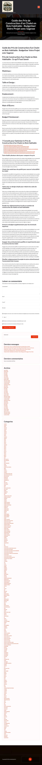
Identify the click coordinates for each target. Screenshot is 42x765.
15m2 (5, 434)
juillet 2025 (6, 387)
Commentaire (5, 286)
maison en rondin (7, 640)
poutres (5, 684)
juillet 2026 (6, 371)
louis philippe (6, 625)
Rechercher (6, 334)
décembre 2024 (7, 396)
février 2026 (6, 378)
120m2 (5, 429)
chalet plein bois (7, 532)
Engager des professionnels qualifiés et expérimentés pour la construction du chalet (19, 151)
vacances (5, 724)
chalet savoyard (7, 534)
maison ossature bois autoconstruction (11, 643)
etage (5, 571)
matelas (5, 650)
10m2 (5, 426)
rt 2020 (5, 690)
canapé (5, 501)
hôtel (5, 604)
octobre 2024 (6, 399)
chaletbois (6, 536)
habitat (5, 596)
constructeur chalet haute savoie (10, 548)
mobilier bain (6, 659)
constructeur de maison (8, 551)
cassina (5, 511)
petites (5, 673)
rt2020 (5, 693)
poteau (5, 680)
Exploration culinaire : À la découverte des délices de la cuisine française (17, 349)
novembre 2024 (7, 397)
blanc (5, 485)
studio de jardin (7, 711)
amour (5, 469)
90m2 (5, 456)
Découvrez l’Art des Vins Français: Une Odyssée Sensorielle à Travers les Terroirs (19, 347)
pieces (5, 676)
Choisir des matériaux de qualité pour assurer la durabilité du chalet (16, 146)
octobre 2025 (6, 383)
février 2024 (6, 409)
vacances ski (6, 725)
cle (4, 544)
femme (5, 585)
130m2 (5, 431)
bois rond (5, 489)
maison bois (6, 634)
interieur (5, 609)
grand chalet (6, 593)
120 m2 (5, 427)
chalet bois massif (7, 521)
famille (5, 575)
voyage (5, 731)
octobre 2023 (6, 414)
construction (6, 554)
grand (5, 592)
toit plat (5, 719)
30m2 (5, 446)
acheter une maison (7, 467)
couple (5, 559)
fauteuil (5, 576)
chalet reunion (6, 533)
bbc (4, 481)
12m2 (5, 430)
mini (5, 657)
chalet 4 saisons (7, 519)
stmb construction (7, 706)
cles (4, 545)
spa (4, 703)
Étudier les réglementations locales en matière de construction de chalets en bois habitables (21, 149)
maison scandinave (7, 644)
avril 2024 (6, 406)
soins (5, 702)
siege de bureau (7, 699)
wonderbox (6, 737)
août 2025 (6, 385)
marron (5, 647)
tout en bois (6, 720)
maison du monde (7, 638)
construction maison (8, 555)
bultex (5, 490)
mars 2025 (6, 392)
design (5, 566)
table (5, 714)
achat (5, 464)
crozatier (5, 561)
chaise (5, 512)
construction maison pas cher (9, 557)
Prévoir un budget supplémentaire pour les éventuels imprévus (15, 150)
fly (4, 587)
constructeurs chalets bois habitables (11, 553)
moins (5, 660)
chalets (5, 537)
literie (5, 618)
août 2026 (6, 370)
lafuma (5, 614)
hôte (5, 602)
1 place (5, 423)
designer (5, 568)
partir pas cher (6, 668)
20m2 (5, 442)
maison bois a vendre (8, 635)
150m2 (5, 433)
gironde (5, 591)
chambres (6, 540)
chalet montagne (7, 531)
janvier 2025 (6, 395)
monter (5, 664)
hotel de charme (7, 606)
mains (5, 630)
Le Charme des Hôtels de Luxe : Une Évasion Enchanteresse (15, 350)
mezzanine (6, 655)
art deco (5, 470)
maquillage (6, 646)
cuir (4, 562)
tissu (5, 718)
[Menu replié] (39, 7)
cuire (5, 563)
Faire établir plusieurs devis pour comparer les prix (13, 145)
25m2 (5, 443)
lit (4, 617)
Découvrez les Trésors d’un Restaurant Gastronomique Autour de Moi (17, 346)
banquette (6, 478)
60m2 (5, 452)
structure (5, 708)
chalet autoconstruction (8, 520)
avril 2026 (6, 375)
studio (5, 710)
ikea (5, 608)
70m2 (5, 453)
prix (4, 685)
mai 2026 (5, 374)
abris (5, 461)
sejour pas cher (7, 698)
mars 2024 (6, 408)
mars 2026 (6, 376)
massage (5, 648)
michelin (5, 656)
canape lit (6, 507)
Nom (3, 296)
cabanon (5, 498)
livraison (5, 619)
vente (5, 728)
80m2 (5, 455)
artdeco (5, 472)
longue (5, 622)
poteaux (5, 681)
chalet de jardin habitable (8, 523)
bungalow (6, 491)
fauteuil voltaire (7, 584)
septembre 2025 (7, 384)
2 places (5, 436)
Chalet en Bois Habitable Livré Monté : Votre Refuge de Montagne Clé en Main (18, 351)
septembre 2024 (7, 400)
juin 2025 (5, 388)
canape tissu (6, 510)
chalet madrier (6, 529)
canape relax (6, 508)
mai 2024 (5, 405)
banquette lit (6, 480)
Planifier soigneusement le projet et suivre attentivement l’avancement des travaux (19, 153)
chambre (5, 538)
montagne (6, 661)
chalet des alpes (7, 524)
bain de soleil (6, 476)
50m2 (5, 450)
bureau (5, 493)
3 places (5, 444)
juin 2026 (5, 372)
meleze (5, 651)
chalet (5, 517)
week (5, 733)
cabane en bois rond (7, 495)
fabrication (6, 574)
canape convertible (7, 504)
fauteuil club (6, 579)
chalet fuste (6, 528)
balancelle (6, 477)
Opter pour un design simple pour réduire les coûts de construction (16, 147)
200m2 (5, 438)
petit (5, 669)
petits (5, 674)
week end (5, 735)
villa (4, 729)
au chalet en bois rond (8, 473)
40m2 (5, 448)
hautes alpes (6, 600)
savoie (5, 697)
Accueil (19, 31)
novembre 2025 (7, 382)
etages (5, 572)
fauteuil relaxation (7, 583)
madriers (5, 627)
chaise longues (6, 515)
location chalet (6, 621)
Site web (3, 307)
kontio (5, 613)
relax (5, 686)
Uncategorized (7, 723)
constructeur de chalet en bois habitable (11, 550)
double (5, 570)
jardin (5, 610)
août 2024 (6, 401)
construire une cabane (8, 558)
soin (4, 701)
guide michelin (6, 595)
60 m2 (5, 451)
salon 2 (5, 695)
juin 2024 (5, 404)
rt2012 (5, 691)
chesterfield (6, 542)
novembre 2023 (7, 413)
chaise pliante (6, 516)
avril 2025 (6, 391)
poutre (5, 682)
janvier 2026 (6, 379)
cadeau (5, 499)
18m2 (5, 435)
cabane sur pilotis (7, 497)
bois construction (7, 487)
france (5, 588)
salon (5, 694)
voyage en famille (7, 732)
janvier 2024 (6, 410)
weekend (5, 736)
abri (4, 457)
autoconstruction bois (8, 474)
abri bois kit (6, 459)
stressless (6, 707)
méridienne (6, 653)
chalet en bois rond (7, 525)
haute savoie (6, 599)
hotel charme (6, 605)
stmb (5, 704)
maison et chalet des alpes (9, 642)
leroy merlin (6, 616)
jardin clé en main (7, 612)
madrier (5, 626)
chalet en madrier (7, 527)
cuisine (5, 565)
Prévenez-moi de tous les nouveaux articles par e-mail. (13, 323)
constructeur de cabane (8, 549)
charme (5, 541)
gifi (4, 589)
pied (5, 677)
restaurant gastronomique (9, 687)
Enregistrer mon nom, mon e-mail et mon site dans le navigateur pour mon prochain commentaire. (21, 313)
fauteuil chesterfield (7, 578)
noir (4, 667)
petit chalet (6, 670)
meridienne (6, 652)
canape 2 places (7, 502)
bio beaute (6, 484)
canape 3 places (7, 503)
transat (5, 721)
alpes (5, 468)
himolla (5, 601)
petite (5, 672)
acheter (5, 465)
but (4, 494)
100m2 (5, 425)
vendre (5, 727)
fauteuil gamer (6, 582)
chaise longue (6, 514)
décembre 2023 (7, 412)
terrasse (5, 716)
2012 (5, 439)
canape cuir (6, 506)
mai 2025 (5, 389)
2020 (5, 440)
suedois (5, 712)
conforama (6, 546)
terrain (5, 715)
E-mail (3, 302)
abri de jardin (6, 460)
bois (22, 31)
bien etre (5, 482)
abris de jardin (6, 463)
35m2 (5, 447)
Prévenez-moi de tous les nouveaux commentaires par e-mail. (14, 320)
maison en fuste (7, 639)
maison (5, 631)
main (5, 629)
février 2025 (6, 393)
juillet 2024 (6, 402)
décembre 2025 (7, 380)
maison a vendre (7, 633)
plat (4, 678)
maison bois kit (7, 636)
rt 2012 (5, 689)
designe (5, 567)
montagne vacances (7, 663)
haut (5, 597)
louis (5, 623)
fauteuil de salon (7, 580)
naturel (5, 665)
